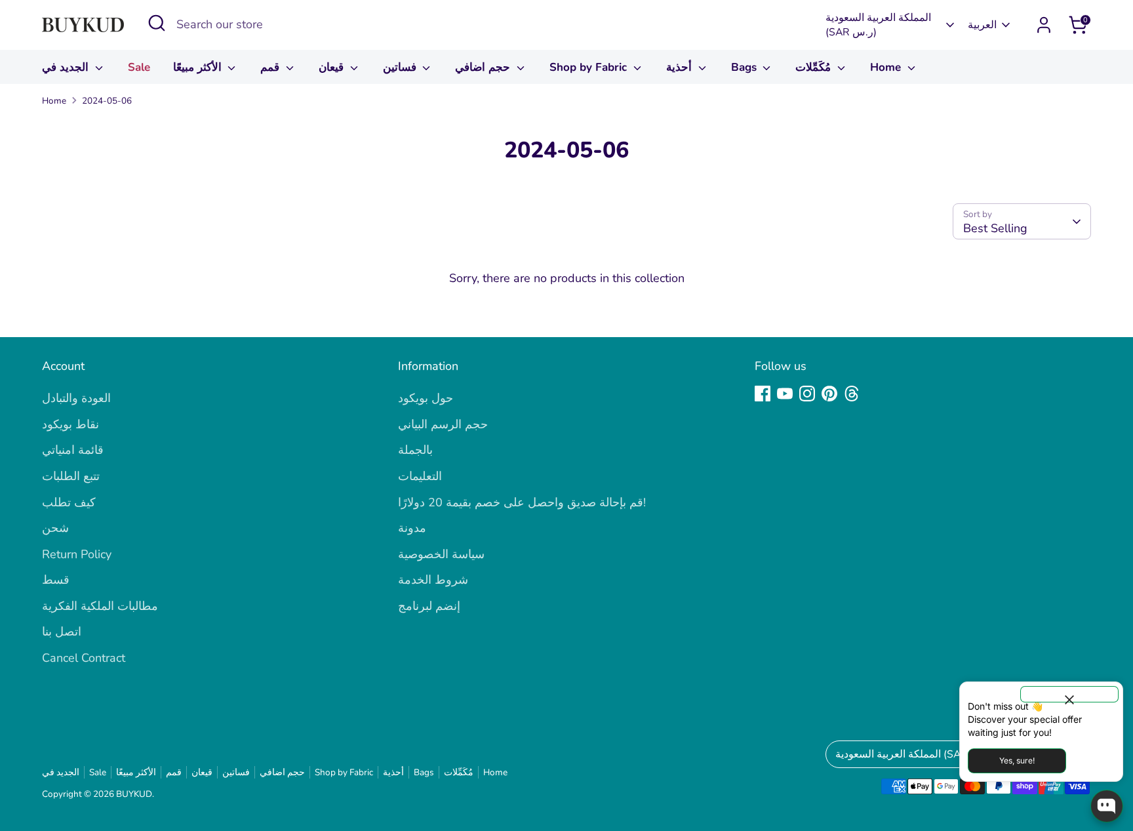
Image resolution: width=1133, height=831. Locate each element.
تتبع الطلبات (71, 476)
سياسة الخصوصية (441, 554)
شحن (55, 528)
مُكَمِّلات (814, 67)
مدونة (412, 528)
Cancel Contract (83, 658)
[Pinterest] (829, 393)
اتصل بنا (61, 631)
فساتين (401, 67)
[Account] (1044, 25)
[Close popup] (1069, 694)
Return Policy (76, 554)
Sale (139, 67)
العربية (982, 25)
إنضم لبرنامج (429, 606)
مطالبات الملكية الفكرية (100, 606)
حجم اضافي (484, 67)
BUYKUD (134, 794)
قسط (56, 580)
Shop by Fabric (589, 67)
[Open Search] (157, 23)
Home (887, 67)
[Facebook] (762, 393)
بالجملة (415, 450)
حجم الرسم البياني (443, 424)
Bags (745, 67)
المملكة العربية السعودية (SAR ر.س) (878, 24)
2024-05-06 (107, 100)
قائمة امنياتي (73, 450)
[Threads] (852, 393)
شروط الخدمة (433, 580)
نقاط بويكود (70, 424)
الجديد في (67, 67)
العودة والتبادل (76, 398)
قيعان (333, 67)
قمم (271, 67)
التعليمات (420, 476)
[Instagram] (807, 393)
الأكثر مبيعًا (199, 67)
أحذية (680, 67)
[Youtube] (785, 393)
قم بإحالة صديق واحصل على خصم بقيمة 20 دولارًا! (522, 502)
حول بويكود (425, 398)
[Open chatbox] (1107, 806)
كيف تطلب (69, 502)
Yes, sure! (1017, 760)
